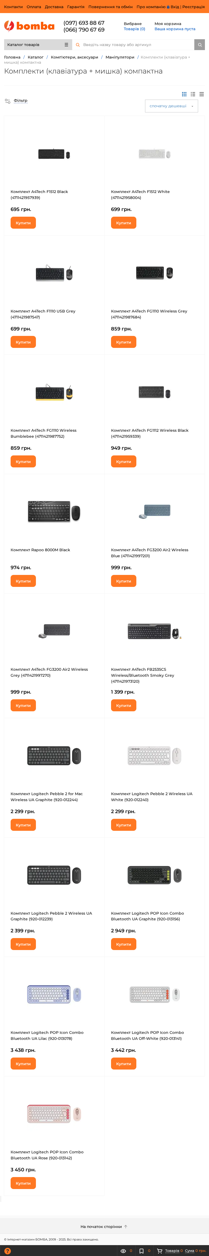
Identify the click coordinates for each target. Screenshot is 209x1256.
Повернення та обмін (110, 6)
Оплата (34, 6)
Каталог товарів (23, 44)
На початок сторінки (102, 1226)
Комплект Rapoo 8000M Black (40, 549)
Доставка (54, 6)
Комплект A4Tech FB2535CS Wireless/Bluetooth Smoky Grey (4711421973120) (142, 675)
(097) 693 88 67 (83, 23)
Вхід (175, 6)
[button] (15, 100)
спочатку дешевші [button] (169, 105)
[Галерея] (193, 94)
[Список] (201, 94)
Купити (23, 222)
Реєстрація (193, 6)
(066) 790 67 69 (83, 29)
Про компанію (151, 6)
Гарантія (76, 6)
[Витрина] (184, 94)
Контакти (13, 6)
